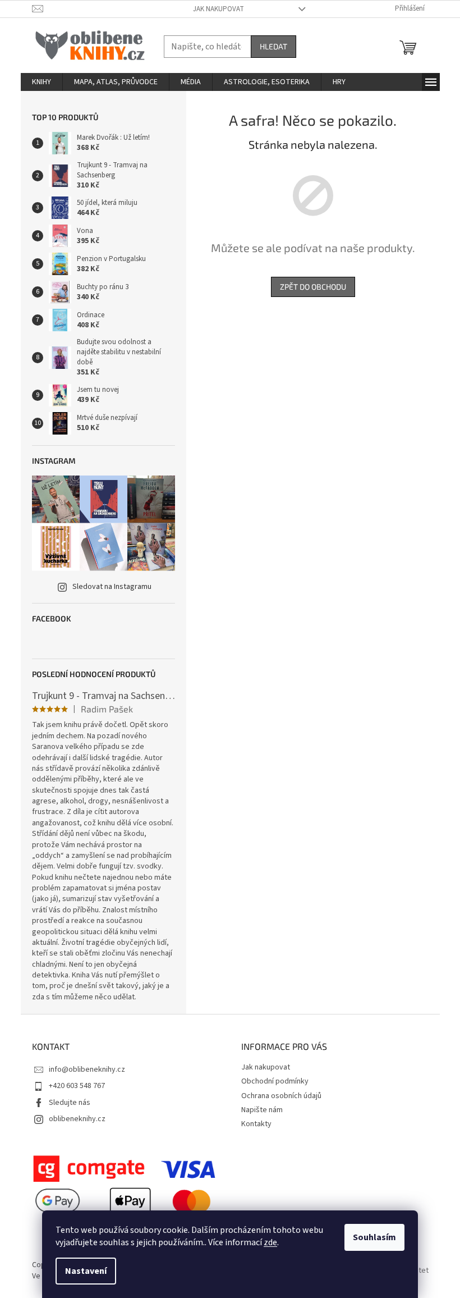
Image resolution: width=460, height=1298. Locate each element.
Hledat (273, 46)
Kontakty (256, 1124)
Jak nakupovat (218, 9)
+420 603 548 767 (77, 1085)
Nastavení (86, 1271)
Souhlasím (374, 1237)
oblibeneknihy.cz (77, 1119)
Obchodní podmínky (275, 1081)
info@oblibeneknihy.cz (87, 1069)
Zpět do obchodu (313, 286)
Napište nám (262, 1110)
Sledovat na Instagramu (111, 586)
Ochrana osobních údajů (281, 1096)
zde (270, 1242)
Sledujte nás (69, 1102)
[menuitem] (41, 82)
